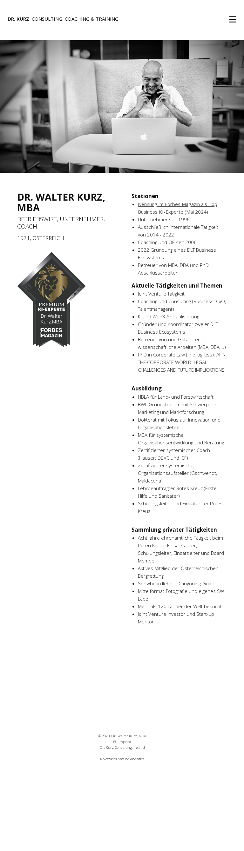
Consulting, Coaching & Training (63, 19)
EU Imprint (122, 741)
